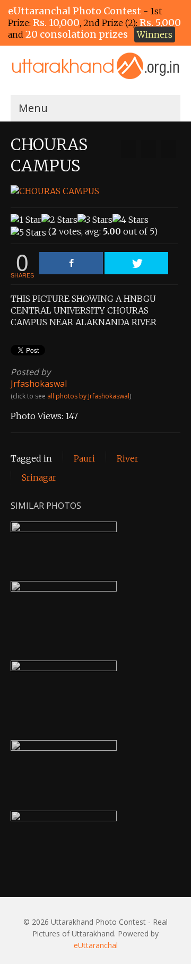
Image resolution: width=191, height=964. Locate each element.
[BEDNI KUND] (128, 149)
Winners (154, 34)
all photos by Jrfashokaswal (88, 396)
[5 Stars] (28, 232)
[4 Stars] (130, 219)
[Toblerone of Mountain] (168, 149)
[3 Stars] (94, 219)
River (127, 458)
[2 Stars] (59, 219)
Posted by (30, 372)
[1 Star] (26, 219)
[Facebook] (71, 263)
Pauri (84, 458)
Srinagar (39, 477)
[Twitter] (136, 263)
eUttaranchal (96, 945)
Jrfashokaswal (39, 383)
